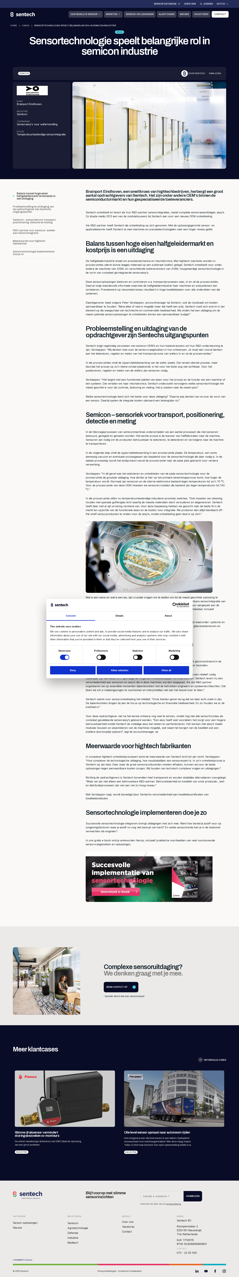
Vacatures (201, 14)
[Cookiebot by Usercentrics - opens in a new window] (175, 605)
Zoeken (208, 4)
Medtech (72, 1242)
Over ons (190, 4)
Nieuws (184, 14)
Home (13, 25)
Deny (73, 670)
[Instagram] (224, 1271)
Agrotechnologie (77, 1228)
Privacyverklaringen (107, 1271)
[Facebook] (215, 1271)
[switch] (101, 657)
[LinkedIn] (197, 1271)
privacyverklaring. (174, 1204)
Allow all (166, 670)
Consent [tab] (71, 615)
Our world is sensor (84, 14)
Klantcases (167, 14)
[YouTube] (206, 1271)
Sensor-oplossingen (140, 14)
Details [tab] (120, 615)
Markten (111, 14)
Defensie (72, 1232)
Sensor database (165, 4)
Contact (220, 14)
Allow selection (119, 670)
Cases (25, 25)
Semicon (72, 1223)
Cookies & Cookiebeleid (129, 1271)
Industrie (72, 1237)
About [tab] (168, 615)
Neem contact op (116, 987)
